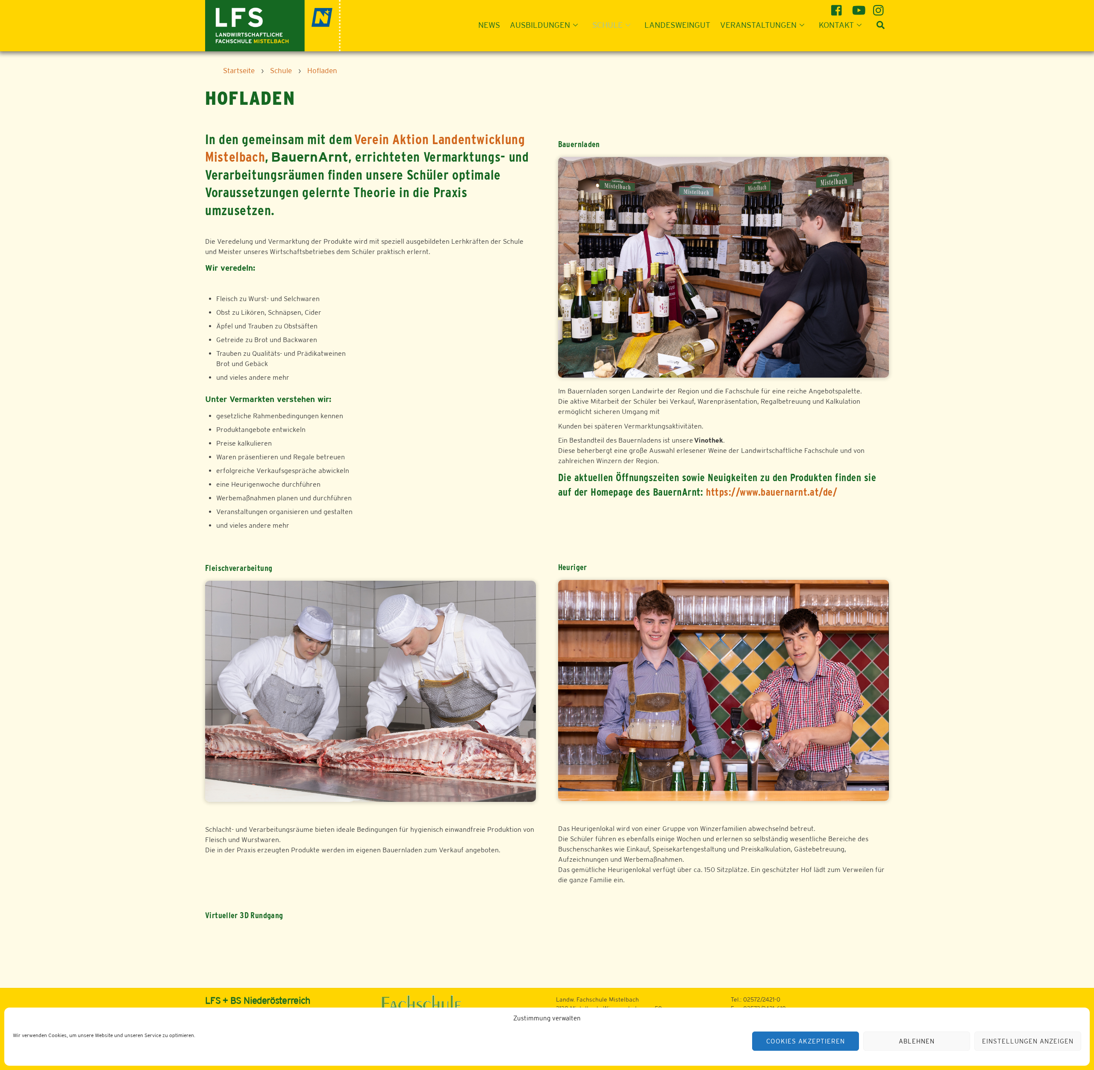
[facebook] (838, 7)
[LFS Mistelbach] (273, 24)
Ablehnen (917, 1041)
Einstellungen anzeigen (1027, 1041)
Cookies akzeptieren (805, 1041)
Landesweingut (677, 25)
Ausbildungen (540, 25)
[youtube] (859, 7)
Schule (607, 25)
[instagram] (879, 7)
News (489, 25)
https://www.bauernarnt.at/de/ (771, 492)
